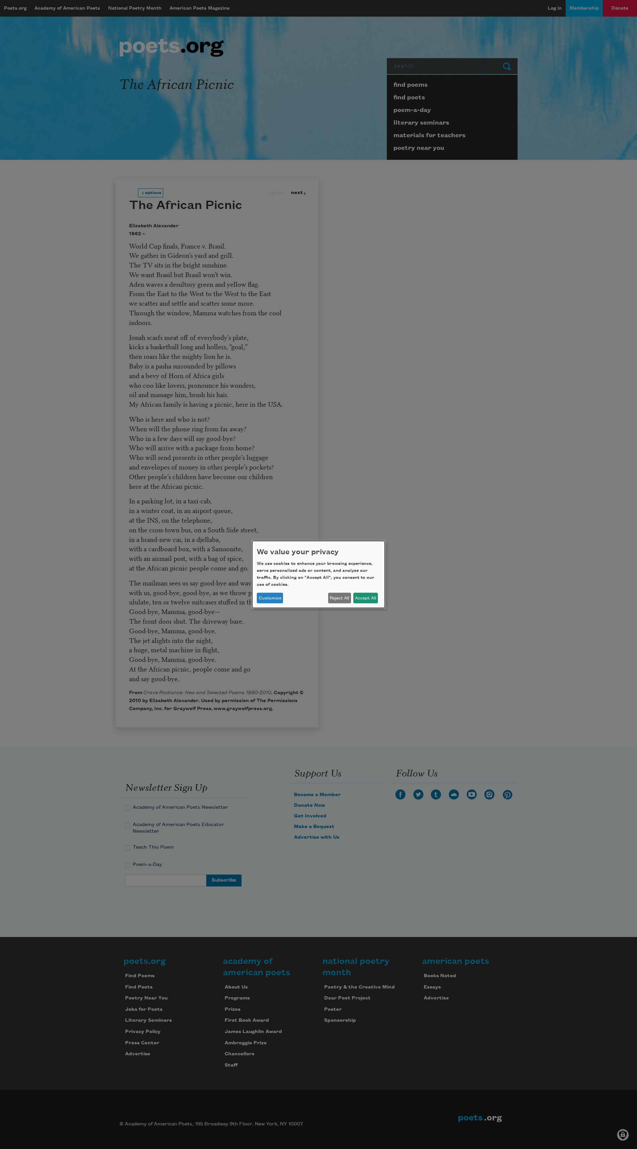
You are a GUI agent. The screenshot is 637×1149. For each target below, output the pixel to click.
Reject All (339, 598)
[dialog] (318, 574)
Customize (270, 598)
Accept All (365, 598)
